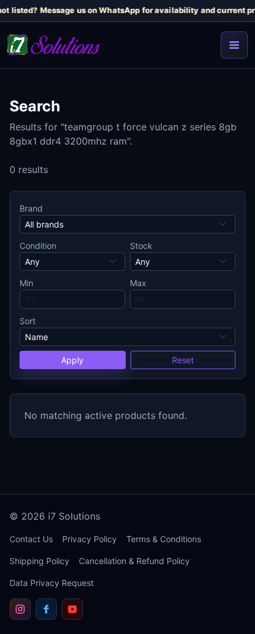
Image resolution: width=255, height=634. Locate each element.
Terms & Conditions (163, 539)
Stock (141, 246)
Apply (72, 360)
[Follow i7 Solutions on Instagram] (20, 609)
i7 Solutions (74, 516)
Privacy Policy (89, 539)
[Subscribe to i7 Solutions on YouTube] (72, 609)
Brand (31, 208)
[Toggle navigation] (234, 45)
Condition (38, 246)
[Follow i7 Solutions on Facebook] (46, 609)
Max (138, 283)
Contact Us (31, 539)
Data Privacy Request (51, 583)
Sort (28, 321)
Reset (183, 360)
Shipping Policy (39, 561)
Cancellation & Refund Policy (134, 561)
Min (26, 283)
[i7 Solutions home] (53, 44)
